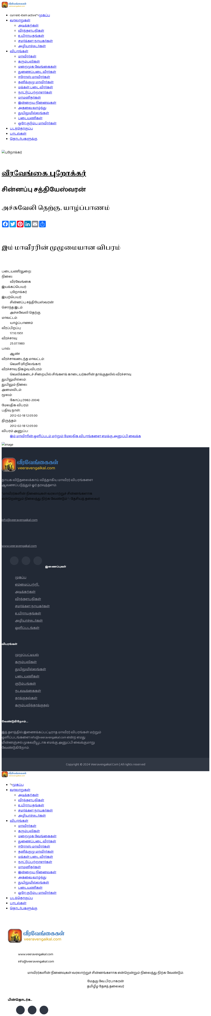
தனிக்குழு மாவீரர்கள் (36, 82)
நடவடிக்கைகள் (28, 691)
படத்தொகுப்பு (21, 128)
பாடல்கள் (18, 133)
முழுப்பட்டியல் (27, 654)
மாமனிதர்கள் (29, 97)
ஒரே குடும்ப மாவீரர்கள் (37, 123)
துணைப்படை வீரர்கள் (37, 72)
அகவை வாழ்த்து (32, 108)
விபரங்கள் (19, 51)
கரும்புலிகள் (29, 61)
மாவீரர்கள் (27, 56)
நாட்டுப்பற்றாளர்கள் (35, 92)
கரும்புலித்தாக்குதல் (32, 705)
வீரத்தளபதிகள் (31, 30)
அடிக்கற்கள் (28, 25)
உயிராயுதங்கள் (31, 36)
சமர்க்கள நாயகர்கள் (35, 41)
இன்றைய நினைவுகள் (37, 102)
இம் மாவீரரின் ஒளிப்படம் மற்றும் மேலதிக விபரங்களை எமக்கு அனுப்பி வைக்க (75, 436)
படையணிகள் (30, 118)
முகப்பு (44, 15)
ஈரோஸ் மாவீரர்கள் (34, 77)
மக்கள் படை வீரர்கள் (35, 87)
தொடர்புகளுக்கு (23, 138)
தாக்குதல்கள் (26, 698)
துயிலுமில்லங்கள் (33, 113)
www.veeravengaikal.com (19, 546)
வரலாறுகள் (20, 20)
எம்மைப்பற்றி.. (27, 584)
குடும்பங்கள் (25, 683)
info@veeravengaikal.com (20, 520)
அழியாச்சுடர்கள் (32, 46)
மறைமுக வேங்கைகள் (37, 66)
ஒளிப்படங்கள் (27, 628)
